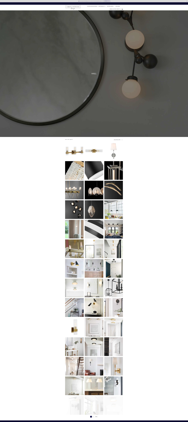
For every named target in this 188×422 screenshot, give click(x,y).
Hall (68, 139)
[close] (187, 1)
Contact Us (106, 1)
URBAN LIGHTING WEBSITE (115, 9)
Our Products (101, 6)
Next (96, 416)
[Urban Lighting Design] (73, 7)
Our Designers (110, 6)
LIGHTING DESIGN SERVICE (92, 6)
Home (66, 139)
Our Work (117, 6)
